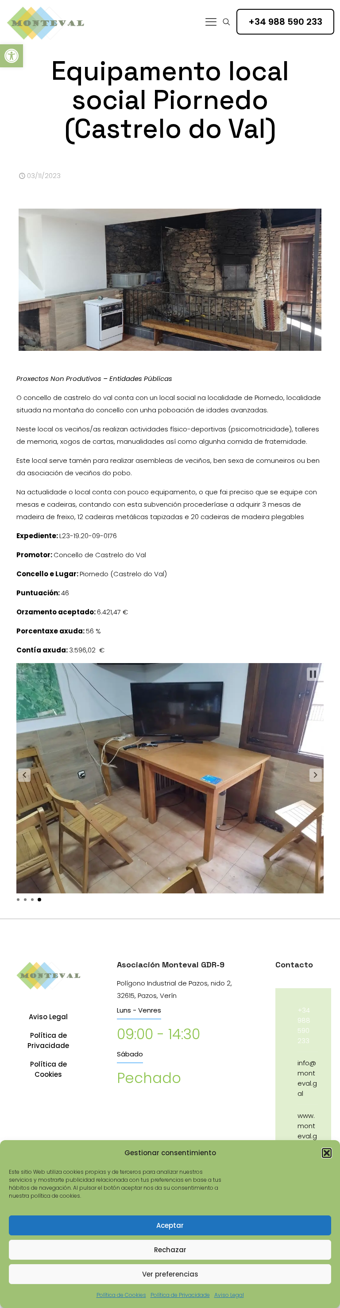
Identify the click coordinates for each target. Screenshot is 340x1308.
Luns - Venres (139, 1010)
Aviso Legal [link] (229, 1295)
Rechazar (170, 1249)
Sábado (130, 1054)
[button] (326, 1153)
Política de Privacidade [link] (180, 1295)
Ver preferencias (170, 1274)
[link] (11, 55)
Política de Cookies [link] (121, 1295)
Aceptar (170, 1225)
